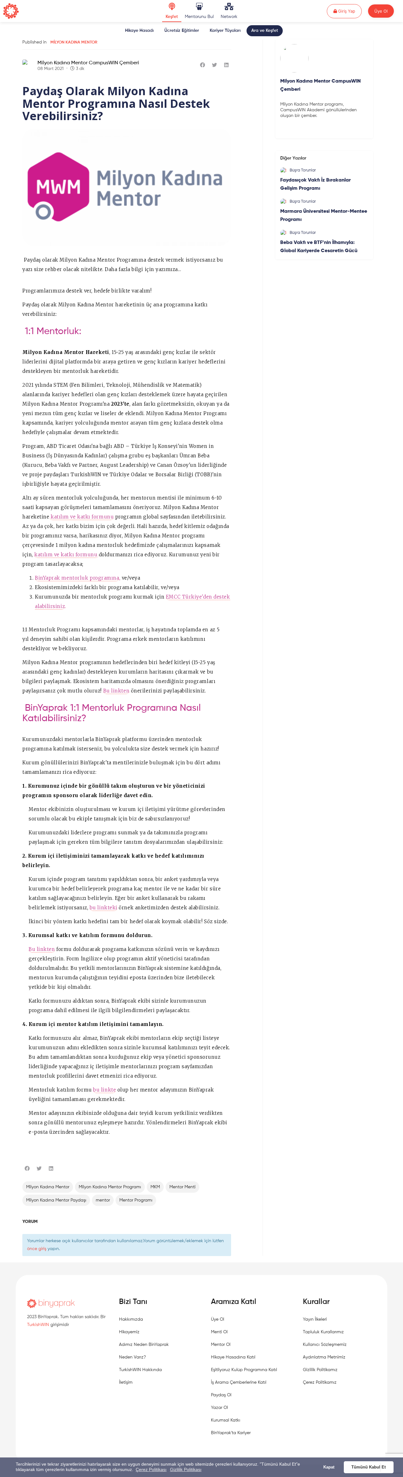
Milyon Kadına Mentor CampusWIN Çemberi (88, 63)
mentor (103, 1200)
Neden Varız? (132, 1357)
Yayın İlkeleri (315, 1319)
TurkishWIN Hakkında (140, 1370)
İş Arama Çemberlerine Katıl (238, 1382)
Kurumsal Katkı (225, 1420)
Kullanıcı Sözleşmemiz (325, 1344)
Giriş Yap (349, 11)
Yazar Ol (219, 1407)
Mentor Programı (135, 1200)
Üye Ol (381, 11)
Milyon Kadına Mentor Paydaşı (56, 1200)
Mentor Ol (220, 1344)
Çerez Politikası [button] (151, 1469)
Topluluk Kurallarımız (323, 1332)
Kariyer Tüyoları (225, 30)
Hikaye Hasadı (139, 30)
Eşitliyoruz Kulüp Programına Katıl (244, 1370)
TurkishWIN (38, 1325)
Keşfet (172, 16)
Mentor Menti (182, 1187)
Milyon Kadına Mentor (73, 42)
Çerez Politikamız (320, 1382)
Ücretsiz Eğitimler (181, 30)
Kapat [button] (328, 1467)
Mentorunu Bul (199, 16)
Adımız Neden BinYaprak (144, 1344)
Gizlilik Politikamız (320, 1370)
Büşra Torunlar (303, 170)
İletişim (126, 1382)
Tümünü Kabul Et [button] (368, 1467)
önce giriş (36, 1249)
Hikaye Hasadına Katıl (233, 1357)
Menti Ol (219, 1332)
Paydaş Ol (221, 1395)
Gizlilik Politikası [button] (186, 1469)
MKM (155, 1187)
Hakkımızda (131, 1319)
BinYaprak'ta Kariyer (231, 1433)
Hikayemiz (129, 1332)
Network (229, 16)
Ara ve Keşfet (264, 30)
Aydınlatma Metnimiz (324, 1357)
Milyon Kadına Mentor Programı (110, 1187)
